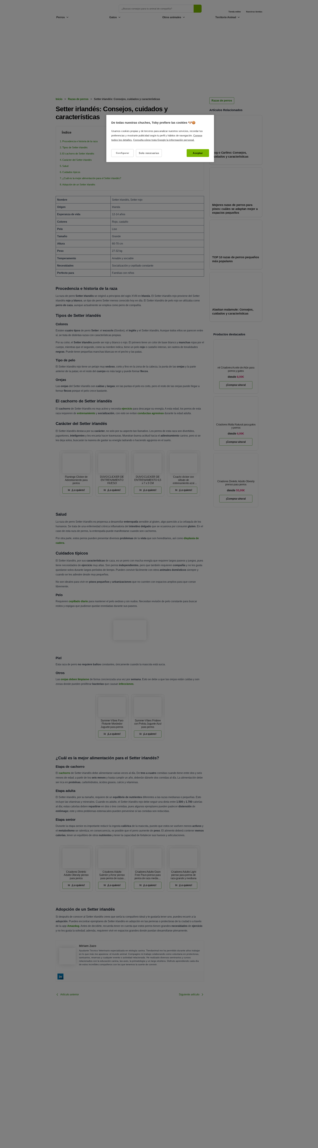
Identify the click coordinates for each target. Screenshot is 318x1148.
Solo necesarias (149, 153)
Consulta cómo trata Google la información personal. (163, 140)
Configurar (122, 152)
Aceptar (198, 153)
